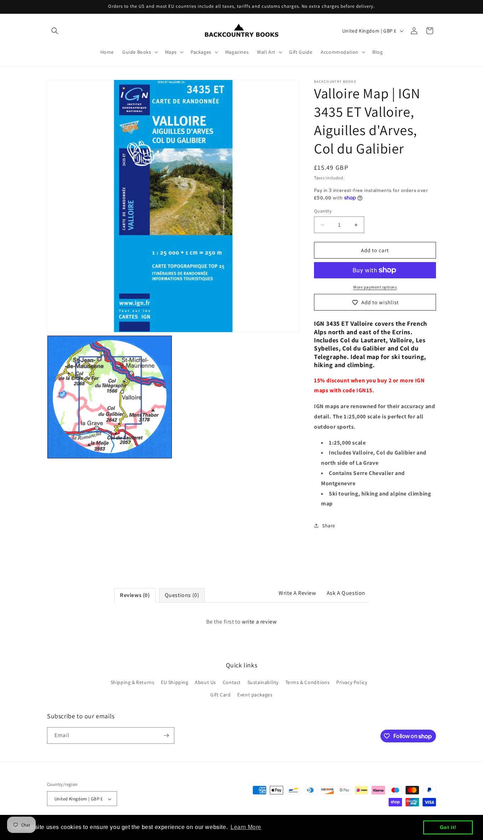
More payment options (375, 287)
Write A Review (297, 593)
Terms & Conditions (307, 682)
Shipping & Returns (133, 682)
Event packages (254, 695)
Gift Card (220, 695)
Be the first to (241, 621)
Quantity (323, 211)
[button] (55, 31)
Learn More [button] (246, 827)
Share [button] (328, 525)
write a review (259, 621)
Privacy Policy (351, 682)
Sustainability (263, 682)
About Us (205, 682)
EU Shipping (174, 682)
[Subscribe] (166, 735)
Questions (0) (182, 595)
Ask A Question (346, 593)
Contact (232, 682)
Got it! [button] (448, 827)
